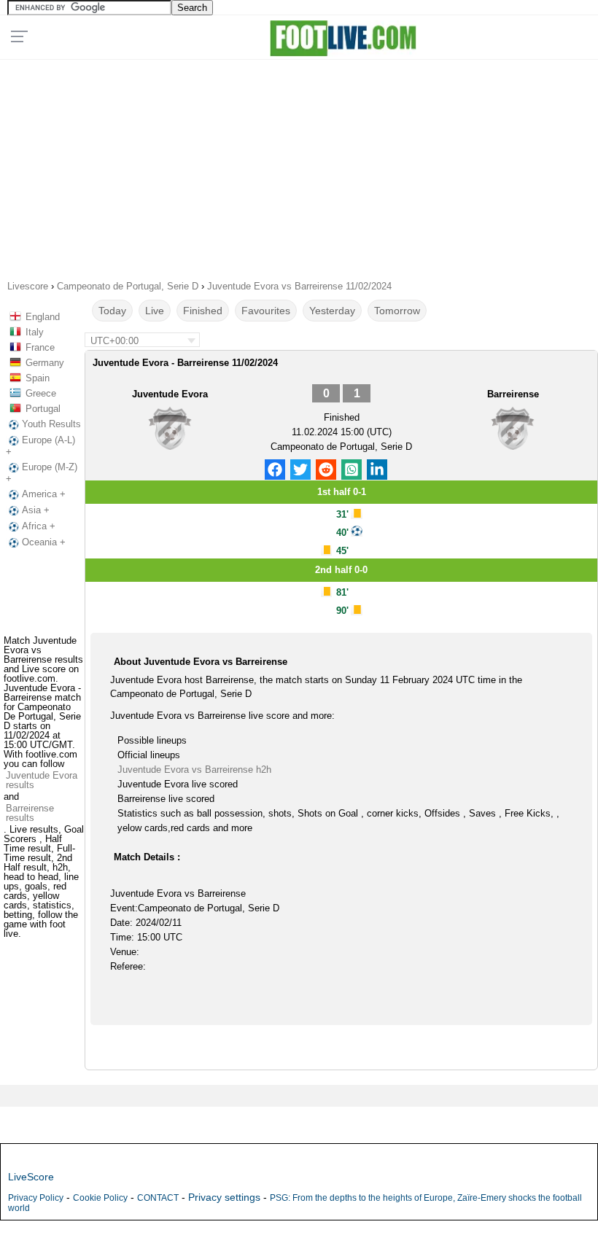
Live (154, 310)
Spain (38, 378)
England (43, 316)
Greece (41, 393)
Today (112, 310)
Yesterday (332, 310)
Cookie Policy (100, 1198)
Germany (45, 362)
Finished (202, 310)
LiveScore (31, 1177)
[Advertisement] (299, 165)
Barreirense (513, 394)
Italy (35, 332)
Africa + (38, 526)
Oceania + (44, 542)
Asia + (36, 510)
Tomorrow (397, 310)
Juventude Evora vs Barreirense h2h (194, 769)
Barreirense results (30, 813)
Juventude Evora (170, 394)
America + (44, 493)
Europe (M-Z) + (41, 473)
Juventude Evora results (41, 780)
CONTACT (158, 1198)
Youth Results (51, 423)
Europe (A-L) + (40, 446)
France (40, 347)
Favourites (265, 310)
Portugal (43, 408)
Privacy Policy (35, 1198)
